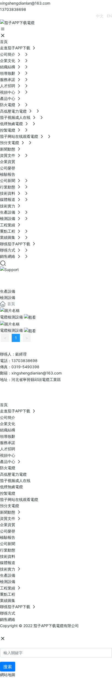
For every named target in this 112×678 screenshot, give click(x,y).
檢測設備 (7, 297)
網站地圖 (7, 674)
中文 (100, 16)
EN (109, 16)
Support (21, 279)
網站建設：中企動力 (17, 632)
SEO (54, 632)
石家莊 (41, 632)
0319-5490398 (25, 366)
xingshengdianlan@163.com (25, 3)
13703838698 (13, 9)
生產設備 (7, 291)
